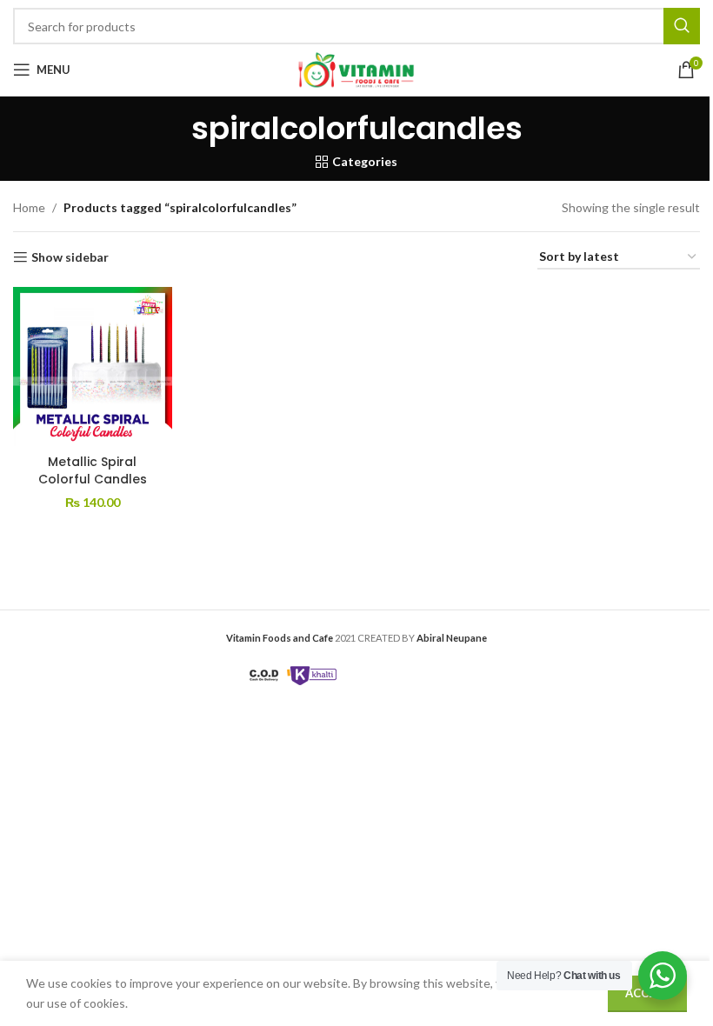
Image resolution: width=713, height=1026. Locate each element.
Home (29, 207)
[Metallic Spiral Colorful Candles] (92, 366)
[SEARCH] (681, 26)
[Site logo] (356, 68)
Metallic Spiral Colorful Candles (92, 470)
